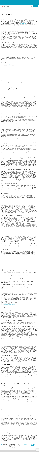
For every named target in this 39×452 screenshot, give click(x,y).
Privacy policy (19, 445)
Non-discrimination (26, 445)
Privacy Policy (9, 64)
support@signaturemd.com (9, 304)
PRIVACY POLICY (23, 23)
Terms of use (25, 444)
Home (18, 444)
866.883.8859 (20, 2)
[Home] (4, 444)
